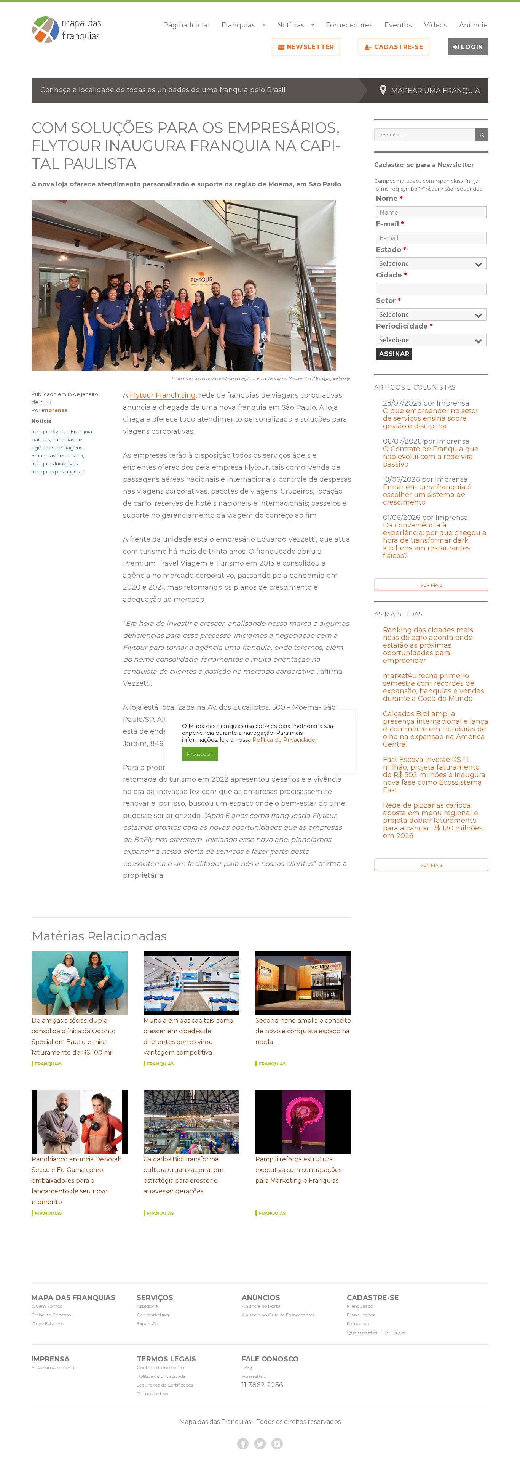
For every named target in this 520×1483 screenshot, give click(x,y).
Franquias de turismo (57, 455)
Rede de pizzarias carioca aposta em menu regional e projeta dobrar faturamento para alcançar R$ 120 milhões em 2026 (433, 820)
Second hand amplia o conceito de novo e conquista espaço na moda (303, 1031)
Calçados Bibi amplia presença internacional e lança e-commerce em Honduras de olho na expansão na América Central (435, 729)
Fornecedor (359, 1323)
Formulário (254, 1376)
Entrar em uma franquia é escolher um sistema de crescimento (427, 495)
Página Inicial (186, 25)
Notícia (41, 421)
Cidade (391, 275)
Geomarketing (153, 1315)
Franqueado (360, 1306)
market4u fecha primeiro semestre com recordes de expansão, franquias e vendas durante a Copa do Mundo (433, 687)
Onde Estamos (48, 1323)
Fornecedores (349, 25)
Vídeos (435, 25)
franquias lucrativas (55, 463)
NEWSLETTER (309, 47)
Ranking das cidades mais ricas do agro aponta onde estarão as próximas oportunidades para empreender (428, 645)
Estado (391, 249)
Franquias (238, 25)
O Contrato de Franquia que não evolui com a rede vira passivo (431, 456)
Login (471, 47)
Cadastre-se (397, 47)
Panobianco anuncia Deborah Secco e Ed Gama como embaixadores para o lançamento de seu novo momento (77, 1181)
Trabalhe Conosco (51, 1315)
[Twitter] (260, 1443)
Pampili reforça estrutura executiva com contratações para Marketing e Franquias (298, 1170)
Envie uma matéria (53, 1367)
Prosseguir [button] (200, 753)
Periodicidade (404, 326)
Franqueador (361, 1315)
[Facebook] (243, 1443)
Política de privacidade (161, 1376)
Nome (389, 198)
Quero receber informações (376, 1332)
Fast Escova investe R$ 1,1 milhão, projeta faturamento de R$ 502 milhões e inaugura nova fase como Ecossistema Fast (434, 774)
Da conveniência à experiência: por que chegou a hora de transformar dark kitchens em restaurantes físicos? (435, 540)
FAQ (247, 1367)
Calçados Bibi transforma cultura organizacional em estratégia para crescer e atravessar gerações (183, 1175)
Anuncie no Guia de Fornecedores (278, 1315)
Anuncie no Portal (262, 1306)
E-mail (390, 224)
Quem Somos (47, 1306)
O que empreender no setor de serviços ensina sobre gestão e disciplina (431, 418)
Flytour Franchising (163, 395)
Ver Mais (431, 585)
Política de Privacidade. (284, 739)
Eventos (398, 25)
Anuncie (473, 25)
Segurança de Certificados (165, 1385)
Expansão (147, 1323)
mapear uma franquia (435, 91)
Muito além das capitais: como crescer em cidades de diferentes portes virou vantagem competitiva (188, 1036)
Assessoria (147, 1306)
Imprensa (54, 410)
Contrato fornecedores (161, 1367)
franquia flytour (50, 431)
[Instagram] (277, 1443)
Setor (388, 301)
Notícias (291, 25)
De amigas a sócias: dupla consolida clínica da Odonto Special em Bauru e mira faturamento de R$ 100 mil (74, 1036)
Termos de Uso (152, 1393)
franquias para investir (58, 471)
